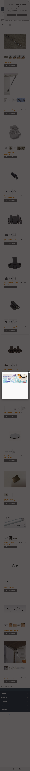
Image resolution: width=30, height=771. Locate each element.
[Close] (28, 372)
